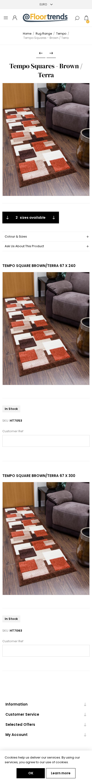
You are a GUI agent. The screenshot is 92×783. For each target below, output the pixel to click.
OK (30, 773)
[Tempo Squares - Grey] (51, 53)
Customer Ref (12, 431)
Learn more (61, 773)
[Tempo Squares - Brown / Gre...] (41, 53)
